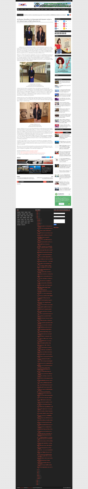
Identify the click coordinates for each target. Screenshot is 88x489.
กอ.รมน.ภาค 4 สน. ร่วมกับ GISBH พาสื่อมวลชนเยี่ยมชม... (44, 240)
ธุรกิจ (42, 9)
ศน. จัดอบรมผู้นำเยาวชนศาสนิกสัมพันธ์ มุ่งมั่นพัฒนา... (44, 264)
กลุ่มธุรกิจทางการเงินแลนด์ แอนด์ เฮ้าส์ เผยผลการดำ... (44, 423)
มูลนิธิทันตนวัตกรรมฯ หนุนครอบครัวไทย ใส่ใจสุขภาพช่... (45, 357)
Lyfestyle (28, 215)
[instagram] (69, 0)
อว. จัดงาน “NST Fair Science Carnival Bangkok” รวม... (44, 361)
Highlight (31, 168)
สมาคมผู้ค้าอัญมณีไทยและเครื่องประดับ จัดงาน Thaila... (44, 328)
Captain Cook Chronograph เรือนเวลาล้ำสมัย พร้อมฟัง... (44, 448)
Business (22, 212)
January (38, 478)
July (38, 469)
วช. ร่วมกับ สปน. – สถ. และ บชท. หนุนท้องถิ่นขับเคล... (45, 450)
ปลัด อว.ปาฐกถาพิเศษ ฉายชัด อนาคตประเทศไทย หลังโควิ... (44, 458)
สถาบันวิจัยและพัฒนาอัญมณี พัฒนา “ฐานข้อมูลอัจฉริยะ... (44, 444)
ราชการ (50, 9)
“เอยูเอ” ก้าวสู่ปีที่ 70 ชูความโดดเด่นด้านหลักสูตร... (43, 244)
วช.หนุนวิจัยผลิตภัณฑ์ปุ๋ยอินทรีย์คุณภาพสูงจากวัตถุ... (44, 332)
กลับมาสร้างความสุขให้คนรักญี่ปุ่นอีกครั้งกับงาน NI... (44, 257)
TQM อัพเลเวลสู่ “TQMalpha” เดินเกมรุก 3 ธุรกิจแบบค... (44, 453)
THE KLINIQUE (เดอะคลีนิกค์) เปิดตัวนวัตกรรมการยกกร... (44, 425)
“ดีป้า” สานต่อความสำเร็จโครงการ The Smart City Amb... (44, 312)
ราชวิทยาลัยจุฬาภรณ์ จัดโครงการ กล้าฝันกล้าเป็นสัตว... (45, 274)
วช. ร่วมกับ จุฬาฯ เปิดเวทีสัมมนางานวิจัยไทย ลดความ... (44, 279)
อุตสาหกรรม (23, 224)
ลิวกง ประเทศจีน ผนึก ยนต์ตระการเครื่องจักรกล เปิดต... (44, 321)
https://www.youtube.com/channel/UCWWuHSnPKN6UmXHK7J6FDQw (32, 153)
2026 (37, 211)
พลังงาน (32, 221)
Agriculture (18, 212)
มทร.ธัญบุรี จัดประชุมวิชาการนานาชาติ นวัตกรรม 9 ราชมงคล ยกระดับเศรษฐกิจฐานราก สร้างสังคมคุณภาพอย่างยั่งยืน (65, 95)
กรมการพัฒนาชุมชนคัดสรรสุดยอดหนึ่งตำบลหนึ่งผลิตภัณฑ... (44, 323)
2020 (37, 481)
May (38, 472)
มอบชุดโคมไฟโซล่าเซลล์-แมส (42, 289)
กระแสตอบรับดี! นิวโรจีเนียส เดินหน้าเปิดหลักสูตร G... (43, 298)
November (39, 220)
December (39, 219)
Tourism (28, 217)
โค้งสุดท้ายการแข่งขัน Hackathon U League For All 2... (44, 300)
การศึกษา (22, 219)
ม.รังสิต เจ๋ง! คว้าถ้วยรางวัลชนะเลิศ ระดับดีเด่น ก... (44, 398)
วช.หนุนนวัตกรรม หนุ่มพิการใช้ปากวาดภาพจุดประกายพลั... (44, 456)
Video (31, 217)
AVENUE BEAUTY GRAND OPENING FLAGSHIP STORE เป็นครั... (43, 288)
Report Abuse (56, 227)
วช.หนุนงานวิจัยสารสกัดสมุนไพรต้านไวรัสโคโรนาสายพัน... (43, 270)
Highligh (18, 215)
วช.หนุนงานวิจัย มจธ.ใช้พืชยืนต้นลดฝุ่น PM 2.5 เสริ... (44, 383)
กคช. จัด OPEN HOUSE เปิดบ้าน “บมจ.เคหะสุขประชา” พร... (44, 341)
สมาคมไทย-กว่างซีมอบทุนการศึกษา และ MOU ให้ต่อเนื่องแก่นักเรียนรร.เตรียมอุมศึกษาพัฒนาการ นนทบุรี (65, 126)
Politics (32, 215)
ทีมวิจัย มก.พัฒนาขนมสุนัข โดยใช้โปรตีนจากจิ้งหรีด (44, 231)
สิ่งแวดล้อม (63, 9)
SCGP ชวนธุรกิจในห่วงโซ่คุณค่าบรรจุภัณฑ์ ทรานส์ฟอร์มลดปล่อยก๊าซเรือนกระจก (64, 82)
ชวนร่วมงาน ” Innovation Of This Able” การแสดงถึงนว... (44, 359)
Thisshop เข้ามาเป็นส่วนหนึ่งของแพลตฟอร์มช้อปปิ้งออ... (45, 396)
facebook (51, 181)
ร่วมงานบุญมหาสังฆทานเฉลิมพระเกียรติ (43, 367)
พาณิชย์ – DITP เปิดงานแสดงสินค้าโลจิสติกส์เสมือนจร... (44, 316)
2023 (37, 216)
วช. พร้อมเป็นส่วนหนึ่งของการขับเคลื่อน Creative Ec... (44, 420)
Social (18, 217)
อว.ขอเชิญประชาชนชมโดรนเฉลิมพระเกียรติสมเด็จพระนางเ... (44, 393)
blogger (45, 181)
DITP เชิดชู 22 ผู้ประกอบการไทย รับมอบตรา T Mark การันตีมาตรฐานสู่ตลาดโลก (69, 14)
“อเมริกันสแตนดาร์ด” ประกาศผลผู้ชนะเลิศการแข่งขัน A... (44, 427)
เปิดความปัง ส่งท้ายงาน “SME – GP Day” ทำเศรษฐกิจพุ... (44, 346)
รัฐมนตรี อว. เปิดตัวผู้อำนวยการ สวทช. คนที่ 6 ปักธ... (44, 268)
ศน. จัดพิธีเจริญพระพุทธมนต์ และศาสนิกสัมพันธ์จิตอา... (44, 439)
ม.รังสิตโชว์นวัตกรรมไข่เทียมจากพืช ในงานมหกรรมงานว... (44, 463)
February (38, 476)
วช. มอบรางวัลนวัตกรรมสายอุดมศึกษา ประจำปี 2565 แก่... (44, 402)
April (38, 474)
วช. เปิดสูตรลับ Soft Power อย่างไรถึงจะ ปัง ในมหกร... (44, 429)
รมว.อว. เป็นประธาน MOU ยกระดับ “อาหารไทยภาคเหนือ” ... (44, 339)
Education (26, 212)
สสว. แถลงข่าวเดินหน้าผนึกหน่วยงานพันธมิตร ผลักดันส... (44, 348)
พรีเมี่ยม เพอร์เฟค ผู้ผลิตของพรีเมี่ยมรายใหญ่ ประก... (44, 343)
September (39, 223)
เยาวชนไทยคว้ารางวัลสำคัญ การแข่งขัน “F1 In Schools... (44, 376)
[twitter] (66, 0)
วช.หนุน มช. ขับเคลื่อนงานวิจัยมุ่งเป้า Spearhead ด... (44, 411)
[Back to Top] (70, 487)
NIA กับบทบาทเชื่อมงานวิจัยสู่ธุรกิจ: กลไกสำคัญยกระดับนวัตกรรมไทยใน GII (65, 171)
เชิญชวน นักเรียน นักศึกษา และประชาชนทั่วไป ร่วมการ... (44, 355)
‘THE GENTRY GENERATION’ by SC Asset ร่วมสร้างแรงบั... (44, 381)
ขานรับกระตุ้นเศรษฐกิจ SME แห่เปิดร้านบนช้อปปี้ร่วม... (44, 250)
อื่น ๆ (67, 9)
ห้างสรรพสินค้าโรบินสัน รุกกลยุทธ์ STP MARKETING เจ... (43, 238)
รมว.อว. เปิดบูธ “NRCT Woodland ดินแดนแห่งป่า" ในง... (45, 385)
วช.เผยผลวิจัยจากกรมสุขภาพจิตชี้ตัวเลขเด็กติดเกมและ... (44, 465)
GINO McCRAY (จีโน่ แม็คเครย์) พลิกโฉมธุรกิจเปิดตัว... (44, 253)
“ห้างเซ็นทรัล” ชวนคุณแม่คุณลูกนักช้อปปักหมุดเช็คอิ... (44, 255)
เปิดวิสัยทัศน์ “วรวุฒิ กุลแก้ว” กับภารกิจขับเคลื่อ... (44, 246)
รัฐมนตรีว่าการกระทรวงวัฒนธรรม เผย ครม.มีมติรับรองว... (44, 305)
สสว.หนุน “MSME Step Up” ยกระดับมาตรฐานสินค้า (44, 400)
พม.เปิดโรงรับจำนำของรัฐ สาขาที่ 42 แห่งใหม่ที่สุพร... (44, 441)
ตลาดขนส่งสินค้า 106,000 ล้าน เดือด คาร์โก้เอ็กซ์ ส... (45, 414)
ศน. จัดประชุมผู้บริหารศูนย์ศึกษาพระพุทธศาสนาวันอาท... (44, 307)
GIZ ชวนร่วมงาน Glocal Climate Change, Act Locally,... (44, 372)
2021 (37, 480)
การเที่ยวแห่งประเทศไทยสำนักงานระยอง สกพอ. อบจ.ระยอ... (44, 291)
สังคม (59, 9)
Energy (29, 212)
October (38, 221)
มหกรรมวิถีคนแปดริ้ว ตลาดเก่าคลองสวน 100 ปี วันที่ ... (44, 388)
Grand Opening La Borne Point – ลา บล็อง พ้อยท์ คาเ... (44, 262)
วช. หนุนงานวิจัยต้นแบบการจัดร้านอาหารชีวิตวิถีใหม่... (44, 259)
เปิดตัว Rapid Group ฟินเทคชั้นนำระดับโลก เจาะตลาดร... (44, 242)
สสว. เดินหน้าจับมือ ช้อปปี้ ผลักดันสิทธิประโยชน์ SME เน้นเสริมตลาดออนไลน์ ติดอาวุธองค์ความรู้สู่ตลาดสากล (64, 90)
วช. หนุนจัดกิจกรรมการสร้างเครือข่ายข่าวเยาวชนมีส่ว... (44, 432)
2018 (37, 484)
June (38, 471)
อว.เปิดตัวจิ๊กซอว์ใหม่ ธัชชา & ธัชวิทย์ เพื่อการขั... (44, 433)
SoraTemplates (22, 487)
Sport (21, 217)
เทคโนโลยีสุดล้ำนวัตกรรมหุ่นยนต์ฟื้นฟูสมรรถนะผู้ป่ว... (45, 407)
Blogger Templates (30, 487)
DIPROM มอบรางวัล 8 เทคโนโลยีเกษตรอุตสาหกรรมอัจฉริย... (44, 366)
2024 (37, 214)
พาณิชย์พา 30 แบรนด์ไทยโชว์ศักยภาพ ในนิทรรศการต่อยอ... (43, 369)
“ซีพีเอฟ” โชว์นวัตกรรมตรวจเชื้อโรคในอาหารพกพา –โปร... (44, 418)
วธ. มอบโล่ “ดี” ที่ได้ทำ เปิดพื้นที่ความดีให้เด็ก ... (44, 265)
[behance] (70, 0)
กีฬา (25, 9)
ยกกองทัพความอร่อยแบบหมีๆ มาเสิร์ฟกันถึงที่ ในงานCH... (44, 283)
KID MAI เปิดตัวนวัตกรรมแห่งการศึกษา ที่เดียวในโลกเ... (44, 446)
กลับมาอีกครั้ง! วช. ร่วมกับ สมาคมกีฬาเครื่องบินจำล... (44, 294)
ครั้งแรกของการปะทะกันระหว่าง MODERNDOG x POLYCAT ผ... (44, 416)
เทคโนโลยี (38, 9)
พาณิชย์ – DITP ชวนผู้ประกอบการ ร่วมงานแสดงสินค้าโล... (44, 409)
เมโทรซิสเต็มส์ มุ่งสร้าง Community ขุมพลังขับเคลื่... (44, 309)
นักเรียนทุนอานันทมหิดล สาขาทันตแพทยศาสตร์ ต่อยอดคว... (44, 226)
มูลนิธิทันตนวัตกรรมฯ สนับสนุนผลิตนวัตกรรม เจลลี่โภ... (44, 277)
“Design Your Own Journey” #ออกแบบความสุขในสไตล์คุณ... (44, 319)
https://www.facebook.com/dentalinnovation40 (29, 151)
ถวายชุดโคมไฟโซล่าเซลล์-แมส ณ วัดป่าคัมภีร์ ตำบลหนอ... (44, 334)
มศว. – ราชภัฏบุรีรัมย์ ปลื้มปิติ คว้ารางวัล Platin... (45, 437)
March (38, 475)
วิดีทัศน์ (26, 222)
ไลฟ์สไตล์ (54, 9)
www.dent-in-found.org (34, 150)
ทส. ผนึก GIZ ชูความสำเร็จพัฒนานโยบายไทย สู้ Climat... (44, 352)
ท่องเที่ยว (33, 9)
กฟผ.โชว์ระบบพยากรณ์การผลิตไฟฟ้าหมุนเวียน (44, 454)
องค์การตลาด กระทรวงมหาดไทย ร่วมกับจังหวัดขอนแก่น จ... (44, 325)
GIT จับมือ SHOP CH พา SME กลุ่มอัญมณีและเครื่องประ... (45, 379)
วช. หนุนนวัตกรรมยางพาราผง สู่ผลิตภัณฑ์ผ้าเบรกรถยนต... (45, 364)
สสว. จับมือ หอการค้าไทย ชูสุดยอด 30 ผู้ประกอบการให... (44, 405)
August (38, 224)
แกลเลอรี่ (31, 219)
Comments (66, 132)
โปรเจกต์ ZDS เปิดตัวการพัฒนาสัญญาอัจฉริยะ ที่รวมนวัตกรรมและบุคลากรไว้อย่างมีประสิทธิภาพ (65, 99)
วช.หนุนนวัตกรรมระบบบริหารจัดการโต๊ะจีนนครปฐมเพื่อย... (44, 374)
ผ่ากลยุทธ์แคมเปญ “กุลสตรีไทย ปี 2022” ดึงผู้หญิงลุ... (44, 296)
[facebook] (65, 0)
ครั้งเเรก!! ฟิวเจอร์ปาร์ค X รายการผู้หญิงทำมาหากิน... (44, 281)
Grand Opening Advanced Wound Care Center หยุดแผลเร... (44, 435)
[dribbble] (67, 0)
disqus (48, 181)
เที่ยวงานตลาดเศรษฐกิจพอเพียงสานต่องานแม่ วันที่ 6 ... (44, 467)
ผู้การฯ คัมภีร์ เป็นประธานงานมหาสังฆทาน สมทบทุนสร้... (45, 233)
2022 (37, 217)
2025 (37, 213)
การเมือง (21, 9)
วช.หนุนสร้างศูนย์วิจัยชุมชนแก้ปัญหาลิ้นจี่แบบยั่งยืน (44, 330)
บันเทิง (46, 9)
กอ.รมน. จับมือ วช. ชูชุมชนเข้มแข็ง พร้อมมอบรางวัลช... (45, 314)
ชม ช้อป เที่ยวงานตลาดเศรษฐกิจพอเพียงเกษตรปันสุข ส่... (45, 229)
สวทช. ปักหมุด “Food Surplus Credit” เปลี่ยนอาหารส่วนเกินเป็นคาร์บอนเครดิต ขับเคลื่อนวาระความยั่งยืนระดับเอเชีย (65, 188)
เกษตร (29, 9)
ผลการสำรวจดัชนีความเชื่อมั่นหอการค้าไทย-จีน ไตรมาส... (44, 235)
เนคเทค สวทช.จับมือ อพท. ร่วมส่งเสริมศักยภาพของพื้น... (44, 350)
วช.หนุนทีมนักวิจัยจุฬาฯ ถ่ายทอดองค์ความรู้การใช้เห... (44, 337)
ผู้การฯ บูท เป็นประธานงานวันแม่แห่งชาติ (43, 391)
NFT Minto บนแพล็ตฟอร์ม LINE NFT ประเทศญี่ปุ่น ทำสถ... (44, 248)
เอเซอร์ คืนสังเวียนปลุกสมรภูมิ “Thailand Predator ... (43, 461)
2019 (37, 483)
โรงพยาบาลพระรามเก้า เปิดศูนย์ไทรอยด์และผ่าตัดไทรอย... (44, 303)
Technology (24, 217)
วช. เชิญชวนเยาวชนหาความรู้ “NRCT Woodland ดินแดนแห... (44, 390)
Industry (25, 215)
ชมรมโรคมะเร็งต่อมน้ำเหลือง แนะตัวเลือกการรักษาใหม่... (44, 272)
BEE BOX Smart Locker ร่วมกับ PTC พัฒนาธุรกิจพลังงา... (44, 286)
